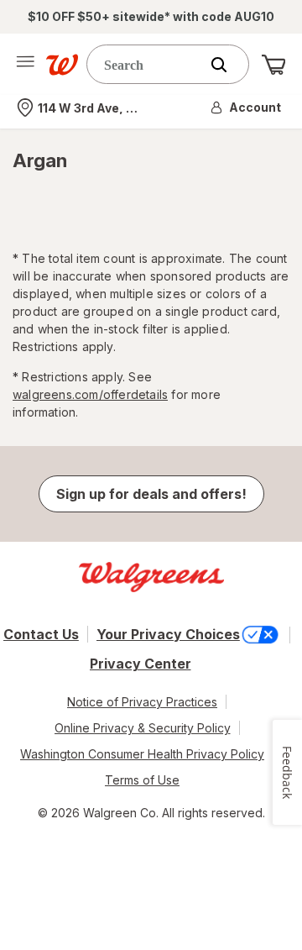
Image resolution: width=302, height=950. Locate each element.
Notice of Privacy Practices (142, 702)
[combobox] (146, 64)
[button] (246, 107)
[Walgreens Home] (62, 64)
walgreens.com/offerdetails (90, 394)
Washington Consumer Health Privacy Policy (142, 754)
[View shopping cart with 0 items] (273, 64)
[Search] (227, 64)
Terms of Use (142, 780)
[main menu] (25, 64)
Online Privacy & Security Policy (143, 728)
